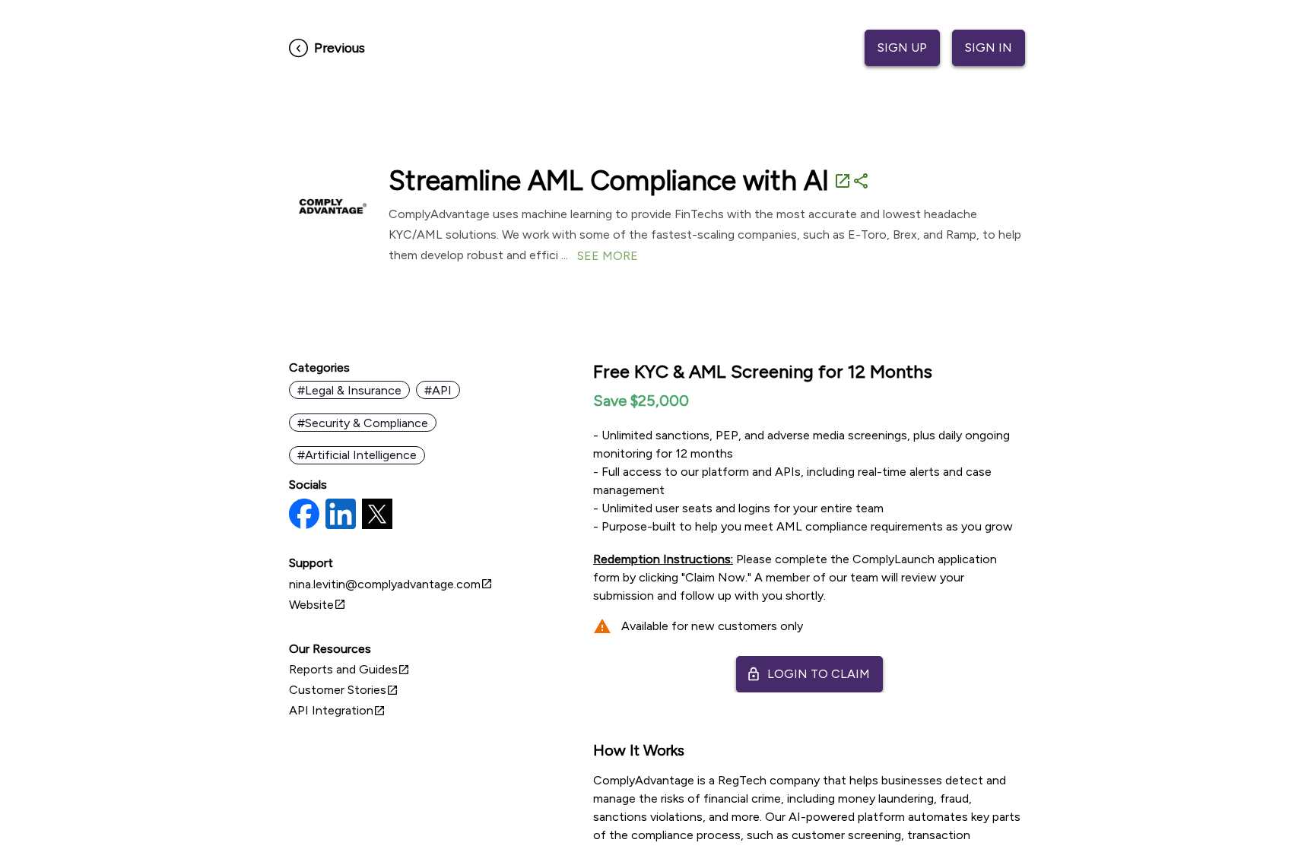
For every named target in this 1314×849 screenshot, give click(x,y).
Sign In (988, 47)
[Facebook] (304, 515)
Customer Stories (343, 690)
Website (317, 604)
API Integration (337, 710)
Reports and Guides (349, 669)
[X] (377, 515)
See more (607, 256)
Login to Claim (808, 674)
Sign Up (902, 47)
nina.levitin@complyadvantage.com (391, 584)
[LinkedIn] (340, 515)
